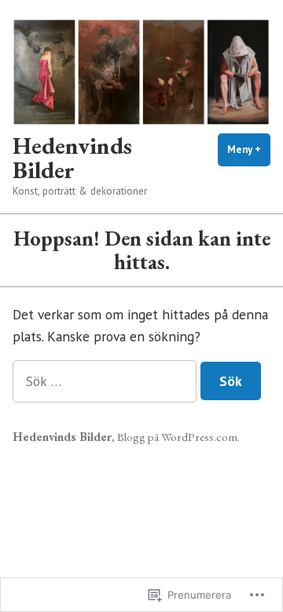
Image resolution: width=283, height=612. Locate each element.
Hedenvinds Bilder (72, 156)
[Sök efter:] (106, 381)
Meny (248, 149)
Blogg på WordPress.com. (178, 437)
